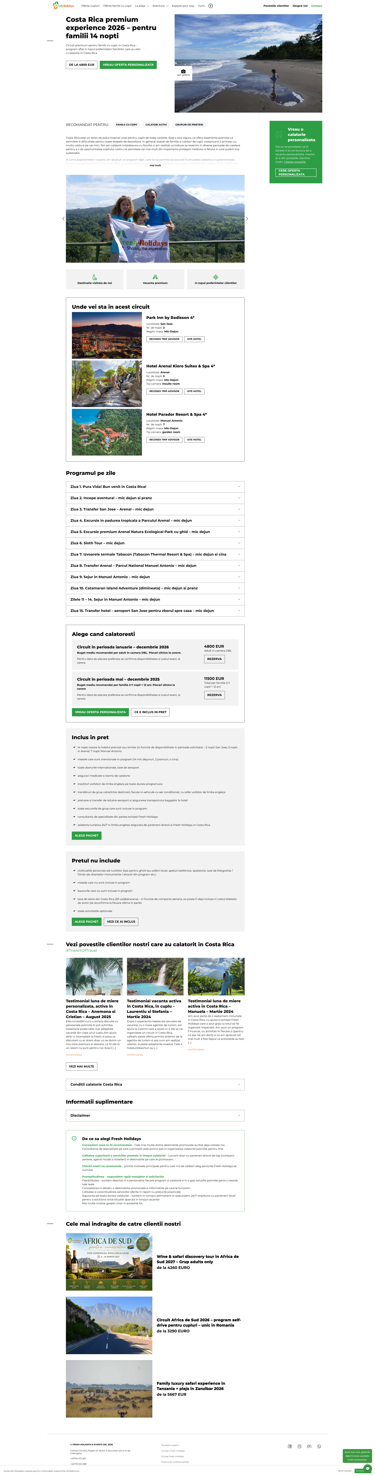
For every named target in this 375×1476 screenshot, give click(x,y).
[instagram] (299, 1446)
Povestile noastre (170, 1445)
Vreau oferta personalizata (128, 65)
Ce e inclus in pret (150, 712)
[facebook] (290, 1446)
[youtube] (309, 1446)
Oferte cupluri (90, 5)
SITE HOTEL (194, 339)
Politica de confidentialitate (175, 1462)
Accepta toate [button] (363, 1471)
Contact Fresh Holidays (173, 1450)
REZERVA (214, 659)
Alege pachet (86, 835)
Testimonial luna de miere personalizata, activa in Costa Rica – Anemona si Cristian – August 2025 (92, 1009)
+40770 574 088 (78, 1464)
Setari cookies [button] (344, 1471)
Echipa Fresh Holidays (172, 1456)
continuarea (74, 1054)
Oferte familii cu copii (117, 5)
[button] (247, 219)
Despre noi (300, 5)
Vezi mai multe (81, 1066)
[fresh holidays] (64, 5)
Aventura (158, 5)
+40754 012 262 (78, 1458)
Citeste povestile (295, 162)
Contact (316, 5)
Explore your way (183, 5)
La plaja (140, 5)
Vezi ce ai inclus (121, 922)
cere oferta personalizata (292, 172)
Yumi (201, 5)
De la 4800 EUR (81, 65)
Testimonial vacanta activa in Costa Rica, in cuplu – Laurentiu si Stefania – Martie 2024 (154, 1009)
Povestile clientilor (276, 5)
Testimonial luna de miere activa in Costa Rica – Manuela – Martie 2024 (214, 1006)
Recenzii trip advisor (164, 339)
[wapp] (319, 1446)
